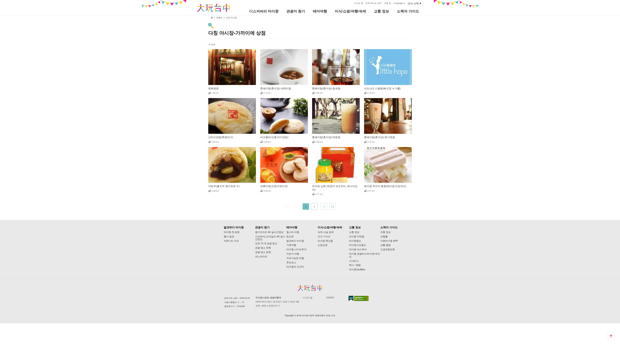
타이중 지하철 (356, 236)
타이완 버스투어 (358, 249)
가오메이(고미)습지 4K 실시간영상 (270, 238)
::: (350, 2)
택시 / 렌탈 (355, 265)
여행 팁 (387, 3)
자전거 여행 (292, 253)
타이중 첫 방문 (232, 232)
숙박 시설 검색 (326, 232)
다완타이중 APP (389, 240)
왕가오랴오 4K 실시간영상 (269, 232)
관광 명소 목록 (263, 247)
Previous (296, 206)
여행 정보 (385, 232)
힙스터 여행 (292, 232)
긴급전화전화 (387, 249)
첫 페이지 (287, 206)
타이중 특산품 (325, 240)
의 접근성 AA (361, 298)
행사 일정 (229, 236)
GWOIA (330, 297)
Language (398, 3)
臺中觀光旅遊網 (213, 8)
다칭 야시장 (231, 17)
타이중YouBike (357, 269)
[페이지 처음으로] (611, 336)
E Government (351, 298)
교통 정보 (354, 232)
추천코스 (291, 262)
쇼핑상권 (322, 245)
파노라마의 (261, 256)
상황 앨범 (385, 245)
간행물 (384, 236)
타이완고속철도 (357, 245)
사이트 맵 (358, 3)
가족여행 (291, 245)
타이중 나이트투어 (296, 249)
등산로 (290, 236)
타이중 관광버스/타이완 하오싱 (364, 255)
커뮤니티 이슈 (231, 240)
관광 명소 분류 (263, 252)
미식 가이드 (324, 236)
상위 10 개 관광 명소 (266, 243)
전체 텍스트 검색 (374, 3)
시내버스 (354, 260)
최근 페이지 (332, 206)
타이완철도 (355, 240)
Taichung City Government (310, 288)
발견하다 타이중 (295, 240)
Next (323, 206)
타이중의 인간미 (295, 266)
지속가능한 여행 (295, 258)
